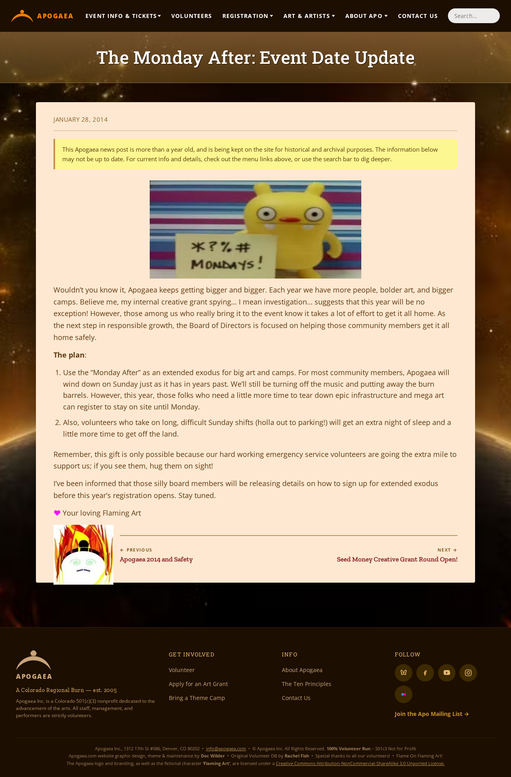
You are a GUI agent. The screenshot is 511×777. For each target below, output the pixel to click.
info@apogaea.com (226, 748)
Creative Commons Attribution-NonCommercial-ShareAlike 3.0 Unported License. (360, 763)
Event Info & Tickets (121, 16)
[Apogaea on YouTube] (447, 673)
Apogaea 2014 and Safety (156, 555)
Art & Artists (306, 16)
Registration (245, 16)
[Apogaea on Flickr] (403, 694)
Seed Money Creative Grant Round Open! (397, 555)
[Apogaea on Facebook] (425, 673)
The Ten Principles (306, 684)
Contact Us (418, 16)
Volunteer (182, 670)
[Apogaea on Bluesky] (403, 673)
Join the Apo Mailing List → (432, 714)
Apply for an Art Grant (198, 684)
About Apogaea (302, 670)
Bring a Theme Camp (197, 698)
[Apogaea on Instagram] (468, 673)
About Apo (363, 16)
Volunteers (191, 16)
